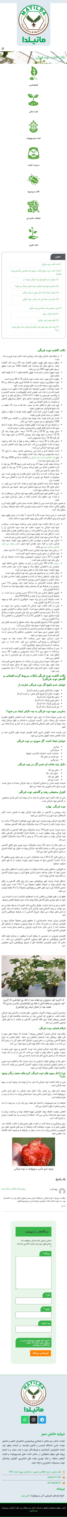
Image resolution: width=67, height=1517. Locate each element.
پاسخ (63, 1205)
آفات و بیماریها (33, 191)
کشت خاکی (33, 111)
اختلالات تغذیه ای (33, 218)
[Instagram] (33, 1420)
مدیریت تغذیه (33, 165)
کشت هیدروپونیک (33, 138)
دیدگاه (46, 1253)
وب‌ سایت (45, 1323)
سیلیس (56, 563)
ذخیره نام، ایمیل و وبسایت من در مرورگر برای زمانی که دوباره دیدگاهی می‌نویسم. (35, 1343)
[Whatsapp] (25, 1420)
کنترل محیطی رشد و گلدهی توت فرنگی (45, 308)
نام (48, 1295)
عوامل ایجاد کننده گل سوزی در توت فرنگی (41, 292)
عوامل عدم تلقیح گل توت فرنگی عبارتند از (41, 279)
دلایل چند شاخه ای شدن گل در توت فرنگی (41, 299)
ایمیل (47, 1309)
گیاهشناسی (33, 85)
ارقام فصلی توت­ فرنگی (48, 320)
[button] (3, 48)
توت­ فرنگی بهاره (51, 313)
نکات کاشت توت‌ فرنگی (51, 264)
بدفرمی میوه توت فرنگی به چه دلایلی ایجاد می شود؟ (37, 286)
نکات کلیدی (33, 245)
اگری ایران (25, 1495)
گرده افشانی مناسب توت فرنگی (43, 457)
